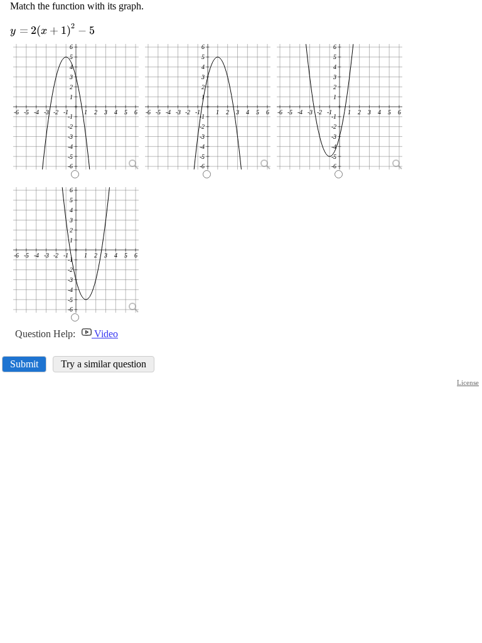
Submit (24, 364)
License (468, 382)
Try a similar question (103, 364)
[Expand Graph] (132, 163)
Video (105, 333)
